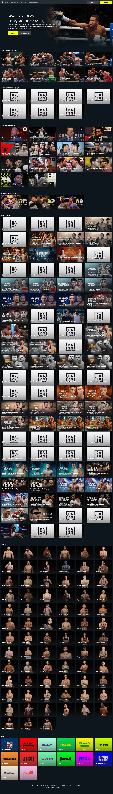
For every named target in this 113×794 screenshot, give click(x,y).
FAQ (38, 785)
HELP (33, 785)
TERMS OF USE (45, 785)
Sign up (106, 2)
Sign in (93, 2)
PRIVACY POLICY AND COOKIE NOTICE (63, 785)
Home (6, 2)
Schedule (14, 2)
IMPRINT (78, 785)
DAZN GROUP (50, 788)
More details (33, 2)
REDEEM (58, 788)
